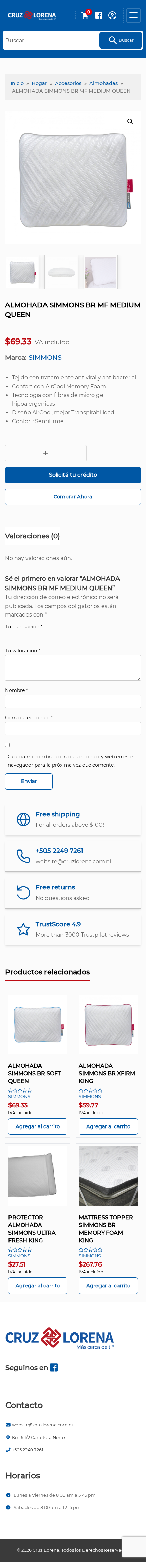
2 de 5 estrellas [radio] (19, 635)
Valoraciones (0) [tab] (32, 536)
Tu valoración (22, 651)
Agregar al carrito (38, 1126)
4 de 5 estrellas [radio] (38, 635)
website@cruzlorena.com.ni (42, 1424)
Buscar (126, 40)
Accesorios (68, 83)
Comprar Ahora (73, 497)
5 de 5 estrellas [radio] (47, 635)
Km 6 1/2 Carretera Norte (38, 1437)
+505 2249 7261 (27, 1449)
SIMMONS (45, 357)
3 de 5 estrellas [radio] (28, 635)
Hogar (39, 83)
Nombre (16, 690)
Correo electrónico (29, 718)
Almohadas (103, 83)
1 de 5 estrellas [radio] (9, 635)
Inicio (17, 83)
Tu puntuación (23, 627)
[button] (130, 121)
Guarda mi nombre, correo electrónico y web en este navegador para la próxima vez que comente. (70, 761)
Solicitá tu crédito (73, 475)
